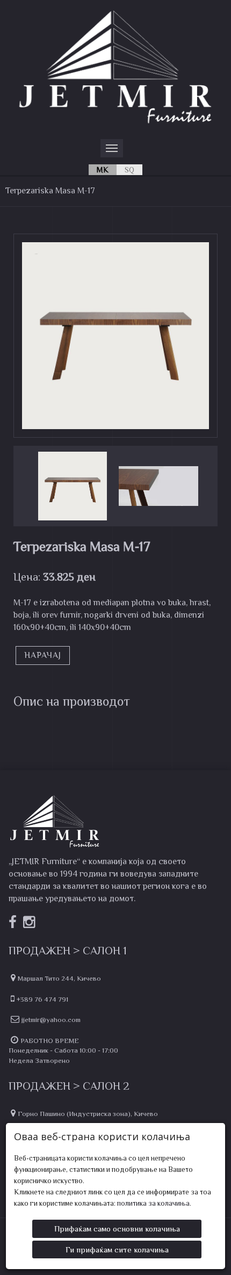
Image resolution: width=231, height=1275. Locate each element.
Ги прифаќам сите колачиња (117, 1249)
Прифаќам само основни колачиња (117, 1228)
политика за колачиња (153, 1203)
